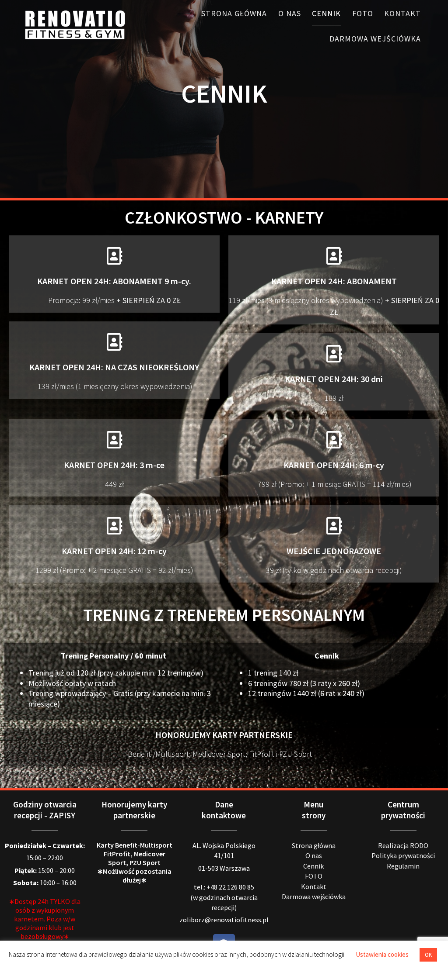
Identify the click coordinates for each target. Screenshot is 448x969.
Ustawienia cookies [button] (382, 954)
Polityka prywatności (403, 855)
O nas (289, 13)
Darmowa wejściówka (375, 39)
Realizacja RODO (403, 845)
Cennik (326, 13)
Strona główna (234, 13)
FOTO (362, 13)
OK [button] (428, 955)
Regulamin (403, 866)
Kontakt (402, 13)
